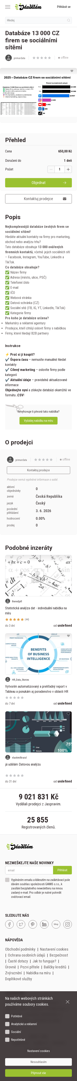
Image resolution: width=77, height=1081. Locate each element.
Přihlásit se (64, 6)
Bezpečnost (59, 955)
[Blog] (56, 924)
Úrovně (10, 967)
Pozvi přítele (29, 967)
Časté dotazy (18, 961)
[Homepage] (28, 7)
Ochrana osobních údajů (26, 955)
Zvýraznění (13, 973)
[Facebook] (9, 924)
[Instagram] (67, 924)
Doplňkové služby (18, 979)
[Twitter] (21, 924)
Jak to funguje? (44, 961)
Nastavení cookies (54, 949)
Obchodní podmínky (20, 949)
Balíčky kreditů (55, 967)
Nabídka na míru (38, 973)
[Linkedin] (44, 924)
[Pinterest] (32, 924)
